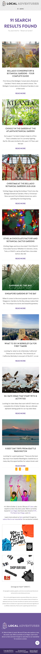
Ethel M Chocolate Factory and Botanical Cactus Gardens (20, 240)
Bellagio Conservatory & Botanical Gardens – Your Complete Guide (20, 74)
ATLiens (31, 506)
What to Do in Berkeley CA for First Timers (20, 345)
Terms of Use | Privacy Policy (34, 651)
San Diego (21, 513)
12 (27, 469)
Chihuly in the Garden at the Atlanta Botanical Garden (20, 130)
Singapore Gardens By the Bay (20, 293)
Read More (20, 93)
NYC (35, 511)
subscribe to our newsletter (13, 519)
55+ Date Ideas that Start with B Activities (20, 397)
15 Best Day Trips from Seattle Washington (20, 450)
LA (29, 513)
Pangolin (25, 652)
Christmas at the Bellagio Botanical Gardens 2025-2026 (20, 185)
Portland (14, 513)
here (21, 517)
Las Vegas (14, 511)
